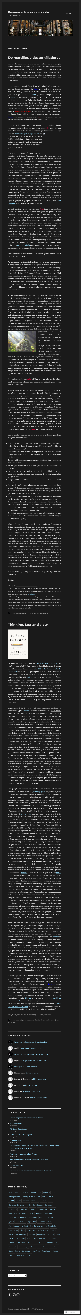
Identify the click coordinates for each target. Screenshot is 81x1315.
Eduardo (28, 998)
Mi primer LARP (16, 1123)
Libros (42, 1020)
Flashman (13, 1213)
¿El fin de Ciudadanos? (18, 1129)
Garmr (33, 95)
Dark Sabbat (38, 1205)
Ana (53, 1192)
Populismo (21, 1243)
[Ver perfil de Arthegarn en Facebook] (9, 1295)
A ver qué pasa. (16, 1140)
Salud (45, 1247)
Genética (38, 1213)
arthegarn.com (15, 1197)
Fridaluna (22, 1213)
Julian (29, 677)
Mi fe (58, 1234)
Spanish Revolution (22, 1251)
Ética (29, 1255)
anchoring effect (39, 792)
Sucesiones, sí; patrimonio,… (36, 1042)
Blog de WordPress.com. (35, 1309)
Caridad (26, 1201)
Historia (42, 1218)
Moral (29, 1238)
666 (16, 1192)
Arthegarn (14, 613)
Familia (32, 1209)
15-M (10, 1192)
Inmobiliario (20, 1222)
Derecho (48, 1205)
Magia (11, 1234)
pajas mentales (40, 1238)
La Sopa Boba (51, 1226)
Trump (11, 1255)
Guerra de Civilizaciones (27, 1218)
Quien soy (23, 1247)
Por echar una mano (36, 1243)
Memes (32, 1234)
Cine (51, 1201)
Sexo (11, 1251)
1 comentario (43, 613)
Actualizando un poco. (31, 1091)
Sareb (13, 97)
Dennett (26, 711)
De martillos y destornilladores (34, 58)
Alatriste (46, 1192)
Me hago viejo (21, 1234)
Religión (32, 1247)
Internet (41, 1222)
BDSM (11, 1201)
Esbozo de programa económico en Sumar (26, 1118)
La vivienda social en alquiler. (21, 1135)
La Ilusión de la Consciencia (32, 1226)
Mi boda (51, 1234)
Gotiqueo (12, 1218)
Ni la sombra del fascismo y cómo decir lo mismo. (29, 1160)
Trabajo (35, 613)
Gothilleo (48, 1213)
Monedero (21, 1238)
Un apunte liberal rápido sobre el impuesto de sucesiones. (32, 1171)
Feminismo (42, 1209)
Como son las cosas (16, 1205)
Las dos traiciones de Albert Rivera (23, 1154)
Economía (30, 1020)
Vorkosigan (20, 1255)
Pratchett (49, 1243)
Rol (39, 1247)
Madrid (53, 1230)
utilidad (56, 937)
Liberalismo (13, 1230)
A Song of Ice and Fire (31, 1197)
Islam (49, 1222)
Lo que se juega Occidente (37, 1230)
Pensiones (52, 1238)
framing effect (25, 814)
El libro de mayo (31, 1067)
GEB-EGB (37, 669)
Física (31, 1213)
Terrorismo (46, 1251)
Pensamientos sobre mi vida (28, 12)
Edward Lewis (31, 594)
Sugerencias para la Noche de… (37, 1054)
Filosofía (37, 1020)
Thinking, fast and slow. (28, 625)
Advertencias (36, 1192)
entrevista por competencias (27, 134)
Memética (41, 1234)
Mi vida (30, 613)
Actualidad (24, 1192)
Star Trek (36, 1251)
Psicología (48, 1020)
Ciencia (44, 1201)
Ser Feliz (52, 1247)
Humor (50, 1218)
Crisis (28, 1205)
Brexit (18, 1201)
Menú (69, 13)
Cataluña (35, 1201)
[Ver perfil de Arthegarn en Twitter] (14, 1295)
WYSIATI (24, 873)
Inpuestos (32, 1222)
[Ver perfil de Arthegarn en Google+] (18, 1295)
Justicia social (14, 1226)
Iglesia (11, 1222)
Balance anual (47, 1197)
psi (57, 1243)
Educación (23, 1209)
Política (12, 1243)
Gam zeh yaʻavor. (16, 1165)
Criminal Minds (23, 245)
